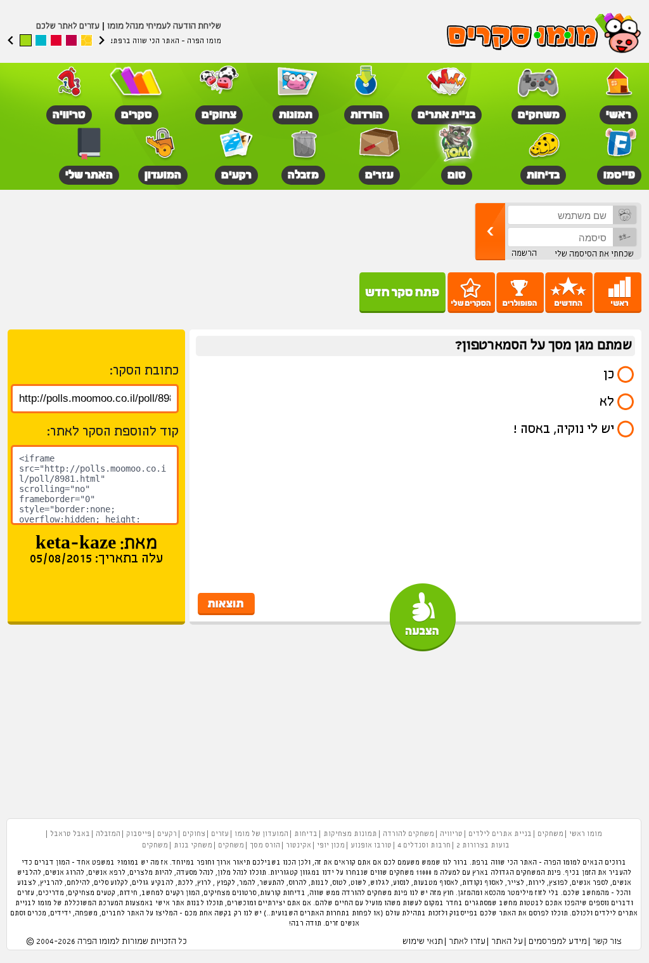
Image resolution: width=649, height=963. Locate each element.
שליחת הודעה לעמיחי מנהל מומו (164, 26)
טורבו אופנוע (371, 845)
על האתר (507, 942)
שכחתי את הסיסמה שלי (594, 254)
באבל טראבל (70, 834)
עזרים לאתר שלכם (68, 26)
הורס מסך (265, 845)
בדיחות (306, 834)
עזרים (220, 834)
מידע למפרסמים (558, 942)
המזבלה (108, 834)
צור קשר (607, 942)
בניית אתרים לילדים (500, 834)
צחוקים (194, 834)
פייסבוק (138, 834)
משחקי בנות (193, 845)
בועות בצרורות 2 (483, 845)
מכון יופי (331, 845)
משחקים (550, 834)
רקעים (167, 834)
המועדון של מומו (261, 834)
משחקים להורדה (408, 834)
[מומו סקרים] (544, 34)
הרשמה (524, 253)
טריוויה (451, 834)
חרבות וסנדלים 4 (424, 845)
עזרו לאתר (467, 942)
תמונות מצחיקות (350, 834)
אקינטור (298, 845)
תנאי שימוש (422, 942)
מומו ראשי (585, 834)
